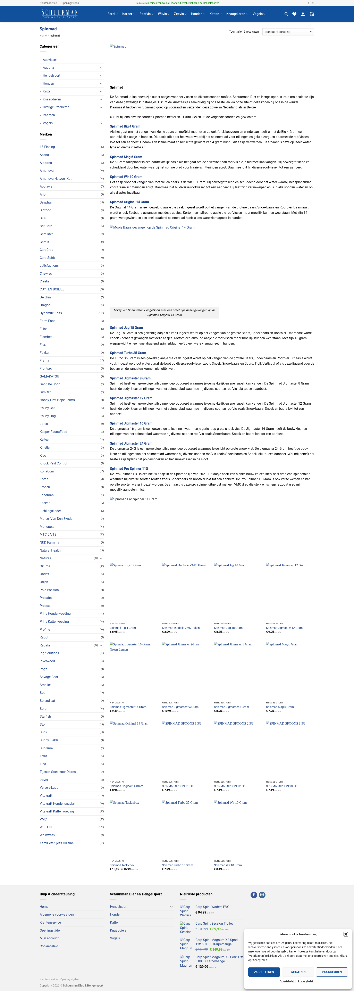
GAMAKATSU (49, 376)
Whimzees (47, 835)
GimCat (45, 392)
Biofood (45, 210)
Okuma (45, 566)
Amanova (47, 171)
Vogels (258, 14)
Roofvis (145, 14)
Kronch (45, 487)
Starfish (45, 716)
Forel (111, 14)
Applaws (46, 186)
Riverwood (47, 661)
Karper (127, 14)
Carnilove (46, 234)
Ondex (44, 574)
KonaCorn (47, 471)
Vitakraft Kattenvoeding (57, 811)
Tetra (43, 756)
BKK (43, 218)
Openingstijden (70, 3)
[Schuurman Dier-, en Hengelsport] (70, 14)
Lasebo (45, 503)
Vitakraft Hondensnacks (57, 804)
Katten (214, 14)
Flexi (43, 345)
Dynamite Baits (51, 313)
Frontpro (46, 368)
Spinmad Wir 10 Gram (228, 865)
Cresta (44, 281)
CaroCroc (46, 250)
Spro (43, 709)
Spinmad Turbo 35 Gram (177, 865)
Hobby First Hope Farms (57, 400)
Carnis (44, 242)
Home (43, 35)
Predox (45, 606)
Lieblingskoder (50, 511)
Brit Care (46, 226)
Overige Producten (56, 107)
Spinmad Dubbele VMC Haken (181, 628)
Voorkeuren (332, 972)
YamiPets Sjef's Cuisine (57, 843)
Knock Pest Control (53, 463)
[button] (346, 934)
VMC (43, 819)
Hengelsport (51, 75)
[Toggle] (101, 67)
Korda (44, 479)
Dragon (45, 305)
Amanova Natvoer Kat (55, 179)
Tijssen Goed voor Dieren (58, 772)
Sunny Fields (49, 740)
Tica (43, 764)
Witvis (162, 14)
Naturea (45, 558)
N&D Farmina (49, 542)
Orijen (44, 582)
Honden (196, 14)
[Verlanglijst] (294, 13)
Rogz (43, 669)
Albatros (46, 163)
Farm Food (48, 321)
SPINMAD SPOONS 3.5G (281, 786)
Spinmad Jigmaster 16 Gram (128, 707)
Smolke (45, 685)
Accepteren (264, 972)
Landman (47, 495)
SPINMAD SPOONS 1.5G (177, 786)
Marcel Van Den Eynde (56, 519)
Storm (44, 724)
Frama (44, 360)
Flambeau (47, 337)
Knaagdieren (235, 14)
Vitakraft (46, 796)
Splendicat (47, 701)
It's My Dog (48, 416)
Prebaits (46, 598)
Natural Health (50, 550)
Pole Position (49, 590)
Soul (43, 693)
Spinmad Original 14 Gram (126, 786)
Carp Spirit (47, 258)
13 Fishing (47, 147)
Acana (44, 155)
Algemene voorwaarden (57, 914)
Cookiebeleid (288, 981)
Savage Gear (49, 677)
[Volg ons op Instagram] (312, 3)
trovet (44, 780)
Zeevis (179, 14)
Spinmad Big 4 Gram (123, 628)
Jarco (44, 424)
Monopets (47, 527)
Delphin (45, 297)
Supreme (46, 748)
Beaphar (46, 202)
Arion (43, 194)
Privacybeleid (306, 981)
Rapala (45, 645)
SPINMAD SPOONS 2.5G (229, 786)
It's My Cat (47, 408)
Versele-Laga (49, 788)
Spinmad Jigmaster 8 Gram (231, 707)
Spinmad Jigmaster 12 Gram (284, 628)
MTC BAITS (48, 534)
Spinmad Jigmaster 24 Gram (180, 707)
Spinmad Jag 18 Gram (228, 628)
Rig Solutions (49, 653)
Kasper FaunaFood (53, 432)
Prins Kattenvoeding (54, 621)
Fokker (44, 353)
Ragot (44, 637)
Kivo (43, 455)
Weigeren (298, 972)
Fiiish (44, 329)
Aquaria (48, 67)
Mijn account (49, 938)
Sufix (43, 732)
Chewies (46, 273)
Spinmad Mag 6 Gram (280, 707)
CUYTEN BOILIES (52, 289)
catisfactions (49, 265)
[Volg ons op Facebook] (308, 3)
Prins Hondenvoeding (55, 614)
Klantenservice (48, 3)
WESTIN (46, 827)
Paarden (49, 115)
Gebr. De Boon (50, 384)
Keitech (45, 439)
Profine (45, 629)
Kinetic (45, 447)
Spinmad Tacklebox (122, 865)
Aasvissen (50, 60)
